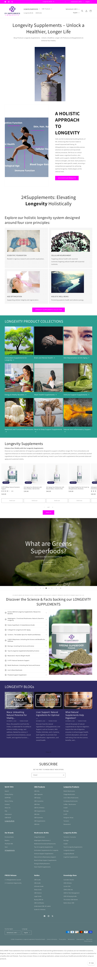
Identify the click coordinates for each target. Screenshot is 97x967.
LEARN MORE (48, 563)
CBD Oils (36, 791)
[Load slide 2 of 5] (43, 588)
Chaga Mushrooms (69, 794)
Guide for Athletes (39, 909)
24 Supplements (10, 850)
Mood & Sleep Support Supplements (48, 429)
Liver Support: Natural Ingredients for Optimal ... (47, 715)
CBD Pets (37, 804)
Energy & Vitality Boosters (14, 395)
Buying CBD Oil (38, 899)
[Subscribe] (63, 775)
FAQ (6, 811)
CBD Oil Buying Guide (70, 896)
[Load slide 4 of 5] (49, 588)
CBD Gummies (38, 817)
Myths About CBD (69, 903)
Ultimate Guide (38, 886)
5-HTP (65, 814)
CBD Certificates (39, 903)
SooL (6, 847)
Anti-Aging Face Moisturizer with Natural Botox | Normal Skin (33, 488)
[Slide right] (53, 507)
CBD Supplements (39, 811)
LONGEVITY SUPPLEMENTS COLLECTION (48, 310)
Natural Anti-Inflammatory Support (77, 429)
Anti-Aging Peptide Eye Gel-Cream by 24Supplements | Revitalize (79, 488)
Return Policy (9, 801)
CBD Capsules (38, 794)
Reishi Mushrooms (69, 791)
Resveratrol (67, 824)
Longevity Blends (69, 853)
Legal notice (89, 939)
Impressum (8, 814)
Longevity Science (69, 850)
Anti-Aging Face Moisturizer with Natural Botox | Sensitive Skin (55, 488)
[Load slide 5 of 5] (51, 588)
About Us (7, 808)
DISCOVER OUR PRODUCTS (67, 178)
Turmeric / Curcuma (70, 837)
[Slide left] (44, 507)
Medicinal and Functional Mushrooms (19, 429)
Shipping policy (80, 939)
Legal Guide (37, 896)
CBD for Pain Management (71, 893)
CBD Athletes (68, 883)
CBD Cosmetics (38, 801)
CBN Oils (36, 824)
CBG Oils (36, 814)
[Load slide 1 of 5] (40, 588)
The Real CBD (9, 844)
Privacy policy (62, 939)
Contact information (52, 939)
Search (7, 791)
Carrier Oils (67, 886)
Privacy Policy (9, 794)
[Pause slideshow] (61, 588)
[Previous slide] (36, 588)
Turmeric (66, 821)
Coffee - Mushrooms (70, 804)
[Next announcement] (65, 2)
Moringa (66, 811)
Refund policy (71, 939)
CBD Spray (37, 798)
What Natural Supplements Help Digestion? (74, 715)
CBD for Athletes (39, 808)
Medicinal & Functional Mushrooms (45, 844)
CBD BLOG (8, 817)
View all (48, 512)
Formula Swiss (9, 837)
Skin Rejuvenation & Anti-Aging (75, 358)
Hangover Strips (68, 817)
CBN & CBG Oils (68, 889)
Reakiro (7, 840)
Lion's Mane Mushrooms (71, 798)
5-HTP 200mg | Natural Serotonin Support (10, 488)
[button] (32, 9)
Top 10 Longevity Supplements (43, 847)
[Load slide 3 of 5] (46, 588)
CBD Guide (37, 880)
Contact (7, 804)
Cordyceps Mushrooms (70, 801)
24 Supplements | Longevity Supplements (25, 939)
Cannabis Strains (69, 880)
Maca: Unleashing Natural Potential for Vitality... (17, 715)
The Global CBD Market (71, 899)
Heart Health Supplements (44, 395)
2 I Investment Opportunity (13, 883)
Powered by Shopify (40, 939)
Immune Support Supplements (75, 395)
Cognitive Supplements (71, 857)
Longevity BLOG (9, 821)
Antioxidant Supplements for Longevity (16, 359)
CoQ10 (65, 808)
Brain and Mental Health (43, 358)
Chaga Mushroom (39, 837)
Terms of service (88, 941)
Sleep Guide (38, 889)
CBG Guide (37, 883)
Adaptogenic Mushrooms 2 (42, 840)
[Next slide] (56, 588)
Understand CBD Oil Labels (42, 906)
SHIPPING (8, 798)
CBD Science (38, 893)
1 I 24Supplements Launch (13, 880)
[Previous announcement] (32, 2)
